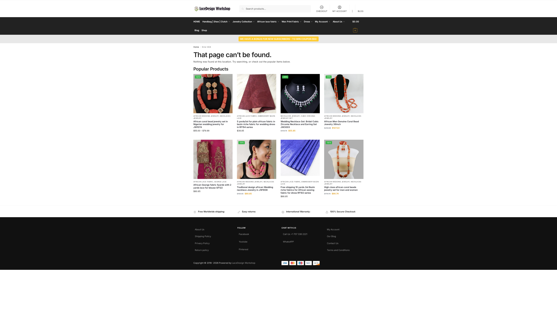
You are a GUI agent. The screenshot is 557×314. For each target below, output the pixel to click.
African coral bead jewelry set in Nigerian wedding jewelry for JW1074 (210, 124)
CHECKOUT (321, 11)
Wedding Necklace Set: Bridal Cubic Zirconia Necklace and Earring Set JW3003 (300, 124)
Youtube (243, 241)
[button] (358, 26)
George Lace (220, 182)
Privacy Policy (202, 242)
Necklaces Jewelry (290, 116)
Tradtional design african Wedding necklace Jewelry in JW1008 (255, 188)
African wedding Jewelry (206, 116)
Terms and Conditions (338, 249)
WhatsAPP (288, 241)
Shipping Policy (203, 235)
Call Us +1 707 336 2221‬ (295, 233)
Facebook (244, 233)
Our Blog (331, 235)
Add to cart (343, 134)
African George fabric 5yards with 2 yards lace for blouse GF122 (212, 186)
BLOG (360, 11)
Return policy (202, 249)
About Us (199, 228)
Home (196, 47)
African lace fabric (247, 116)
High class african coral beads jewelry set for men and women (341, 188)
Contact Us (332, 242)
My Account (333, 228)
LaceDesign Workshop (243, 263)
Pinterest (243, 248)
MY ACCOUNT (339, 11)
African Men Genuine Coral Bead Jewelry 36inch (341, 123)
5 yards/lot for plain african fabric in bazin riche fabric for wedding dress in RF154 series (256, 124)
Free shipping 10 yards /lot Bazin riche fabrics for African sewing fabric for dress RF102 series (298, 190)
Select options (213, 136)
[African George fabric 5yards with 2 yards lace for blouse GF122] (213, 159)
